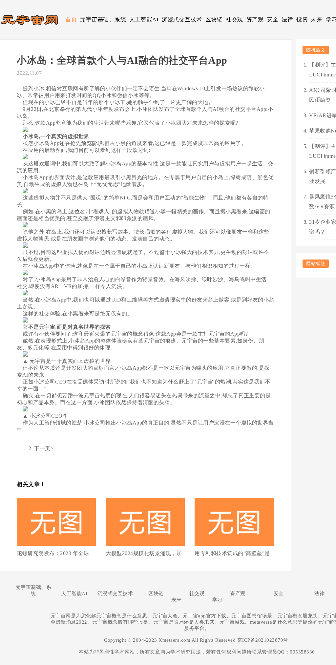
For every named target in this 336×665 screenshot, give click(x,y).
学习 (217, 599)
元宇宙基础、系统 (103, 19)
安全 (272, 19)
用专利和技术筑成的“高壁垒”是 (232, 553)
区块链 (214, 19)
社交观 (234, 19)
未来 (317, 19)
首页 (71, 19)
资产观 (255, 19)
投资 (302, 19)
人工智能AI (143, 19)
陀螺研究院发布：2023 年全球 (53, 553)
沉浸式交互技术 (182, 19)
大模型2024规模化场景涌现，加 (144, 553)
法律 (287, 19)
